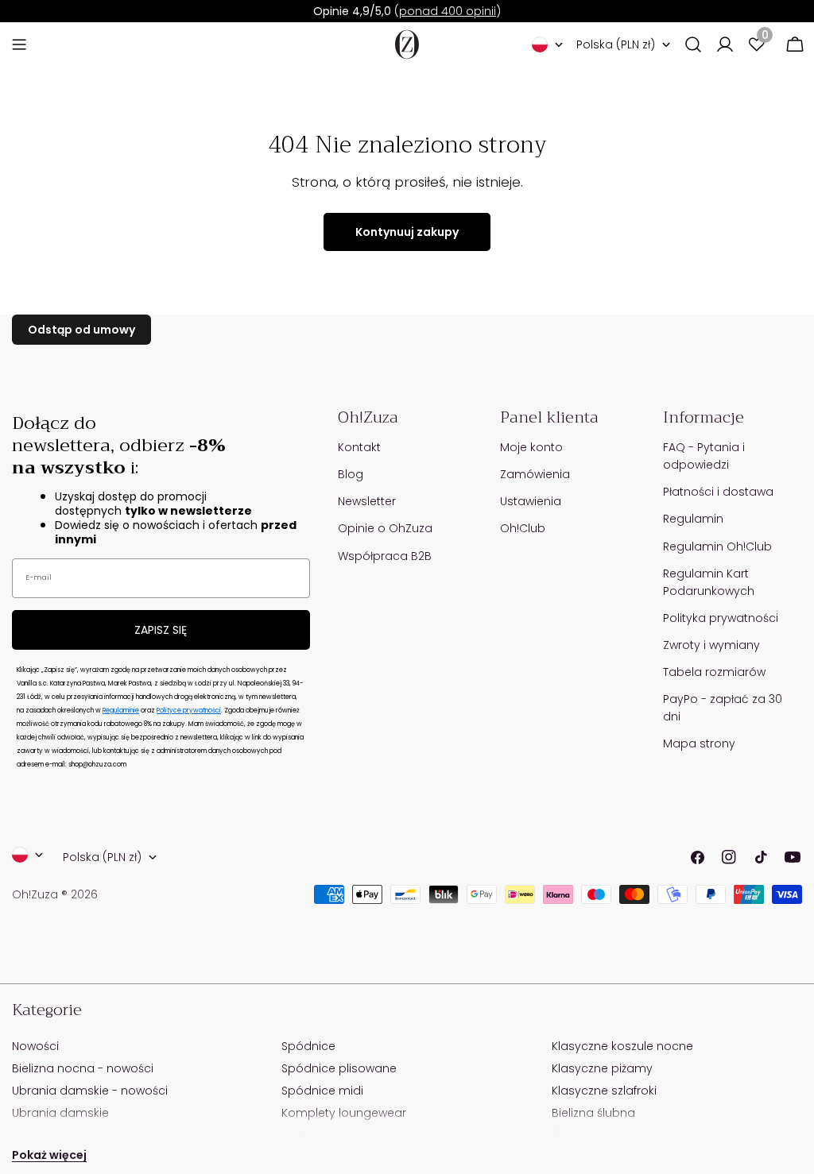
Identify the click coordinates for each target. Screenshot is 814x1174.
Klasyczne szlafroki (604, 1091)
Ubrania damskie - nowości (90, 1091)
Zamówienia (535, 474)
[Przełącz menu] (19, 44)
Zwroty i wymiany (711, 645)
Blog (350, 474)
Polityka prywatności (720, 618)
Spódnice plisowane (339, 1068)
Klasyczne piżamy (602, 1068)
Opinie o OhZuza (385, 528)
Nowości (35, 1046)
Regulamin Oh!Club (717, 546)
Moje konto (531, 447)
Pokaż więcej (49, 1155)
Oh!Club (522, 528)
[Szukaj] (693, 44)
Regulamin (693, 519)
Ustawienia (530, 501)
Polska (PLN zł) (615, 44)
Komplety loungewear (343, 1113)
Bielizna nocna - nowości (82, 1068)
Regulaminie (121, 710)
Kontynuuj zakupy (407, 232)
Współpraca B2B (385, 556)
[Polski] (548, 44)
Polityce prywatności (189, 710)
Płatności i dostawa (718, 492)
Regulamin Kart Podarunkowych (708, 582)
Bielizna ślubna (593, 1113)
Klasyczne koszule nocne (622, 1046)
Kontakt (359, 447)
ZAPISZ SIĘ (160, 630)
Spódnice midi (322, 1091)
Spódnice (308, 1046)
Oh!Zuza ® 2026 (55, 894)
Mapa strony (699, 743)
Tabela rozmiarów (714, 672)
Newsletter (367, 501)
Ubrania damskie (60, 1113)
